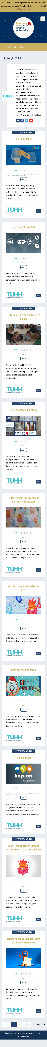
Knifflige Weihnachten (23, 669)
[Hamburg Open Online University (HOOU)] (23, 27)
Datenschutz (23, 1036)
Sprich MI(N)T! (24, 139)
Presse (37, 1033)
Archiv (23, 179)
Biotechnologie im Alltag (23, 410)
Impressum (19, 1033)
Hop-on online (23, 757)
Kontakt (29, 1033)
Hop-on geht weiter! (23, 227)
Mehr (38, 211)
